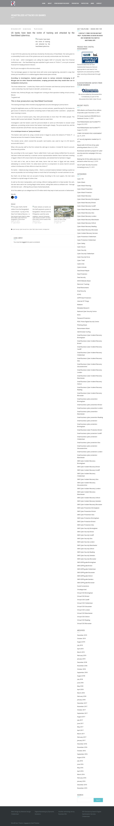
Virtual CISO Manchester (85, 613)
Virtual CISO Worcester (84, 623)
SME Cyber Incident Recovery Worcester (89, 504)
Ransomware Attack (83, 328)
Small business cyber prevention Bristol (89, 405)
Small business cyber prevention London (90, 408)
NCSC (79, 315)
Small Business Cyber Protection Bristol (89, 430)
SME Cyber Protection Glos (85, 525)
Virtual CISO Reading (83, 620)
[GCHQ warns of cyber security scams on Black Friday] (64, 211)
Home (43, 3)
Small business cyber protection (87, 421)
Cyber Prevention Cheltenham (86, 237)
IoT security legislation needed (86, 139)
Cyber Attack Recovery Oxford (86, 223)
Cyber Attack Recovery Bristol (86, 203)
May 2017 (80, 727)
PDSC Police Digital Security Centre (88, 321)
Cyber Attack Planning (84, 186)
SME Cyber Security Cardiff (85, 535)
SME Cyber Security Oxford (85, 549)
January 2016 (81, 781)
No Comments (39, 29)
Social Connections (83, 586)
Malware (80, 304)
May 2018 (80, 686)
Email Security (81, 291)
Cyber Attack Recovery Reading (87, 226)
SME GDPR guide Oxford (84, 576)
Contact (99, 3)
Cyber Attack (81, 182)
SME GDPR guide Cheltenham (86, 569)
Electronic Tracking (83, 284)
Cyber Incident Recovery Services (87, 233)
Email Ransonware (83, 287)
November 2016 (82, 747)
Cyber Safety (81, 243)
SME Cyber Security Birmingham (87, 528)
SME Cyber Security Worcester (86, 559)
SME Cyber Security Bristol (85, 532)
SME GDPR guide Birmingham (86, 562)
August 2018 (81, 676)
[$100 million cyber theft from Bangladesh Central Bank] (21, 211)
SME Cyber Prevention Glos (85, 515)
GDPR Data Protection (84, 298)
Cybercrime (80, 264)
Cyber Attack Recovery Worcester (87, 230)
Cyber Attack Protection (84, 192)
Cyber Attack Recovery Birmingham (88, 199)
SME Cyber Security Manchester (87, 545)
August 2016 (81, 757)
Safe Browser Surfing (84, 332)
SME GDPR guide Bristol (84, 566)
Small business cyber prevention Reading (90, 417)
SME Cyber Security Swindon (86, 555)
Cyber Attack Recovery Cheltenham (88, 209)
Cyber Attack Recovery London (86, 216)
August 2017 (81, 717)
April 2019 (80, 649)
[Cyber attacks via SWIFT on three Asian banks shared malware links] (42, 211)
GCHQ (79, 294)
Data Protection (82, 274)
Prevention (75, 3)
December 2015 (82, 785)
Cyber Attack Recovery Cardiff (86, 206)
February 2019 (81, 655)
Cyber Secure (81, 247)
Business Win (62, 814)
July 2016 (80, 761)
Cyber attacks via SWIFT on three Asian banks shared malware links (42, 218)
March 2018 (81, 693)
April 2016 (80, 771)
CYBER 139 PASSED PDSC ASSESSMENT (89, 133)
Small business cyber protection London (89, 452)
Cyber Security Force (24, 229)
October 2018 (81, 669)
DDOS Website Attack (84, 281)
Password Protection (83, 318)
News (92, 3)
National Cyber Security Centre (87, 311)
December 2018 (82, 662)
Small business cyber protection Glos (88, 442)
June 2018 (80, 683)
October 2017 (81, 710)
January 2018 (81, 700)
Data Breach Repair (83, 271)
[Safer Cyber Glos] (90, 90)
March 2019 (81, 652)
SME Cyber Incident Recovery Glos (87, 479)
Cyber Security (27, 29)
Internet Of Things (83, 301)
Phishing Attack (82, 325)
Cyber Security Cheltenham (85, 254)
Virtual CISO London (83, 610)
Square (26, 823)
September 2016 (82, 754)
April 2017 (80, 730)
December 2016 (82, 744)
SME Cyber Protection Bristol (86, 521)
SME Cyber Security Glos (84, 538)
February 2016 (81, 778)
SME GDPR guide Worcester (86, 583)
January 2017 (81, 740)
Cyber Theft (32, 229)
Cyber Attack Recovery (84, 196)
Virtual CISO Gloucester (84, 606)
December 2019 (82, 635)
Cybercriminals (38, 229)
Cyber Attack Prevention (84, 189)
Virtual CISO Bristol (83, 596)
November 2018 (82, 666)
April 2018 (80, 689)
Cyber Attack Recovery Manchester (88, 220)
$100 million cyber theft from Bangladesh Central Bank (19, 218)
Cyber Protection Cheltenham (86, 240)
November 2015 (82, 788)
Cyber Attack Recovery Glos (85, 213)
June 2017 (80, 723)
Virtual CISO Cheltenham (85, 603)
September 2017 (82, 713)
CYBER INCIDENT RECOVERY (61, 3)
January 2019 (81, 659)
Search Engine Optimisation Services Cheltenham (91, 814)
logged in (25, 242)
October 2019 (81, 638)
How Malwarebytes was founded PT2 (88, 122)
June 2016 (80, 764)
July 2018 (80, 679)
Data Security (81, 277)
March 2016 (81, 774)
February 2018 (81, 696)
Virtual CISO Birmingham (85, 593)
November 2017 (82, 706)
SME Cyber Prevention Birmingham (88, 508)
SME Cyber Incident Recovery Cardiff (88, 470)
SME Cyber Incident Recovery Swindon (89, 501)
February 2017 (81, 737)
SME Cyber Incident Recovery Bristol (88, 467)
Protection (84, 3)
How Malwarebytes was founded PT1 (88, 128)
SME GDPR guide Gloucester (86, 572)
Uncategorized (45, 229)
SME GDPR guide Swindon (85, 579)
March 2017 (81, 734)
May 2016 (80, 768)
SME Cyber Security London (85, 542)
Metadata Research (83, 308)
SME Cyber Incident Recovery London (88, 488)
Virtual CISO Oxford (83, 617)
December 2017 (82, 703)
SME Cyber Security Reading (86, 552)
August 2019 (81, 642)
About (50, 3)
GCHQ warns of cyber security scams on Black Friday (62, 218)
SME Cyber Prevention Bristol (86, 511)
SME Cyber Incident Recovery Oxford (88, 498)
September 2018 (82, 672)
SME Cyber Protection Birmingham (88, 518)
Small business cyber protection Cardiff (89, 433)
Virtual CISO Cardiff (83, 600)
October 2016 (81, 751)
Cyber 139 (80, 179)
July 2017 (80, 720)
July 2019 (80, 645)
